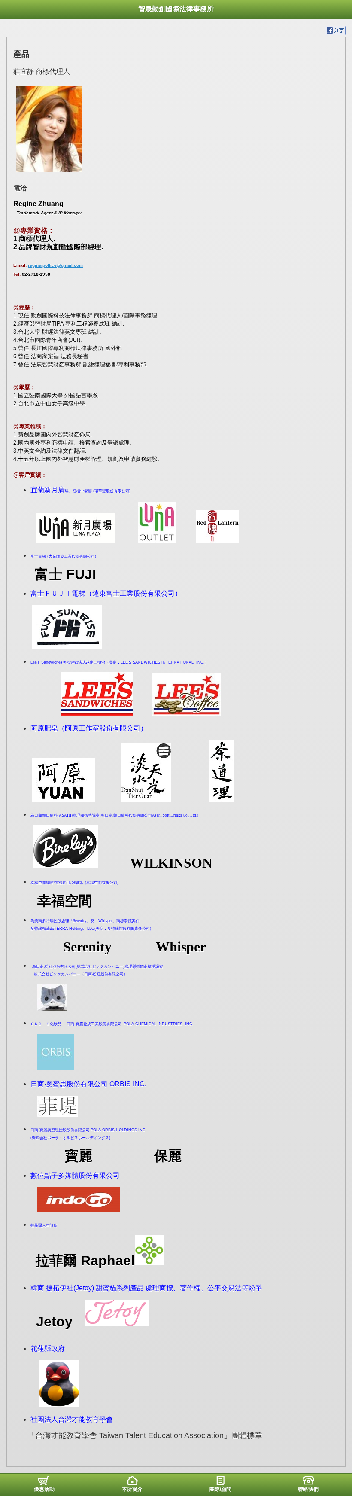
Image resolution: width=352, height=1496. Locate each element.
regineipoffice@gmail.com (55, 265)
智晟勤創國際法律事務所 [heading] (176, 8)
